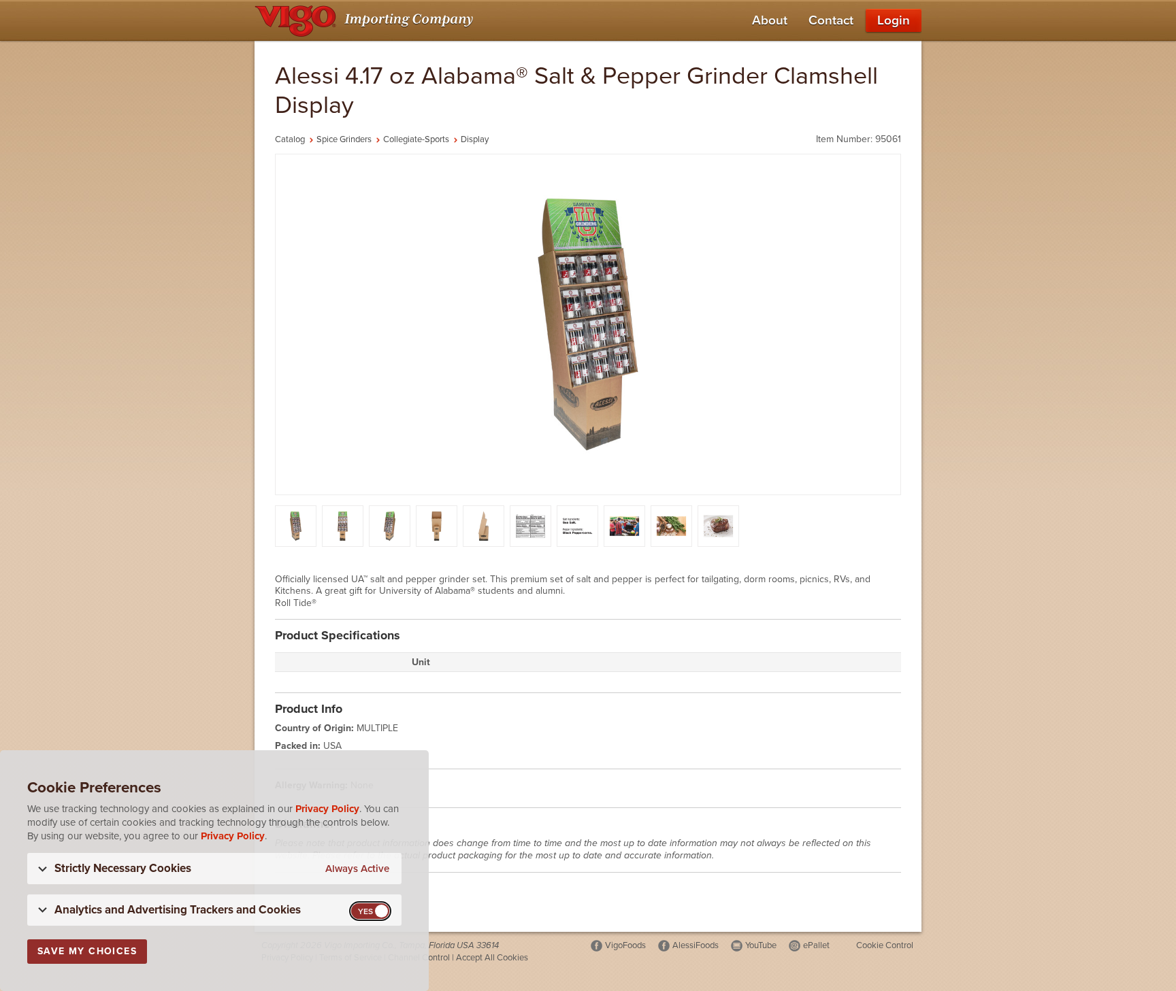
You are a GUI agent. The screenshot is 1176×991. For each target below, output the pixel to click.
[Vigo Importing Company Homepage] (366, 20)
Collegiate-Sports (416, 139)
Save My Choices (87, 951)
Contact (830, 20)
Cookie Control (884, 945)
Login (893, 20)
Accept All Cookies (492, 957)
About (769, 20)
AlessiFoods (695, 945)
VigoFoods (625, 945)
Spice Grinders (344, 139)
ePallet (816, 945)
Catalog (290, 139)
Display (475, 139)
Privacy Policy (327, 809)
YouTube (761, 945)
